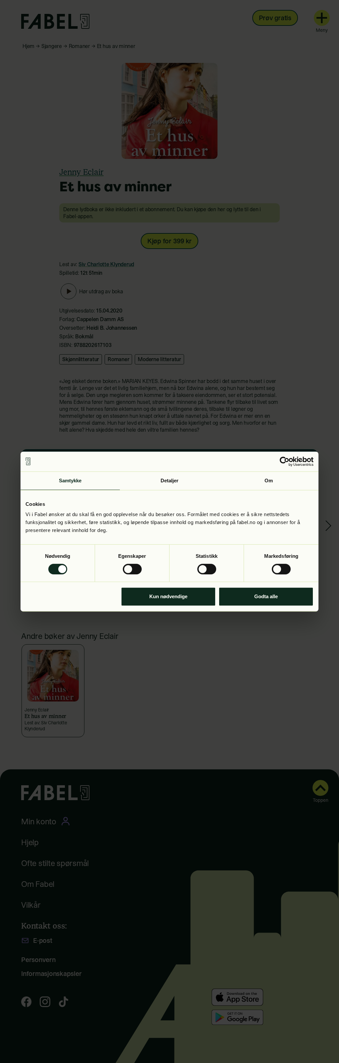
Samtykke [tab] (70, 480)
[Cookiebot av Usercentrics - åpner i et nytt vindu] (285, 461)
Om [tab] (269, 480)
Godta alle (266, 596)
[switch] (132, 569)
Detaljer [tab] (170, 480)
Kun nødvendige (168, 596)
